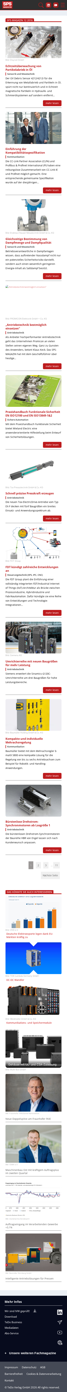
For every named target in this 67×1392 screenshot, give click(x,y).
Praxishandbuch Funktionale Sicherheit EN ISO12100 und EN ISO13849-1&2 (32, 413)
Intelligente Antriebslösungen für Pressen (29, 1278)
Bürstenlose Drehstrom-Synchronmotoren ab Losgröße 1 (27, 823)
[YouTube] (59, 1333)
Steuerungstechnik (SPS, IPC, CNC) (25, 574)
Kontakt (9, 1380)
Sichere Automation (17, 419)
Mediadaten (12, 1327)
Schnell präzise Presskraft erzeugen (29, 493)
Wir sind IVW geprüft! (17, 1311)
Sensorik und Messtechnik (21, 73)
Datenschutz (29, 1367)
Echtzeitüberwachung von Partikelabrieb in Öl (23, 68)
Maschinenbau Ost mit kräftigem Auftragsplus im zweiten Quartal (32, 1171)
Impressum (11, 1367)
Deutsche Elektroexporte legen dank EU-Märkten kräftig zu (29, 935)
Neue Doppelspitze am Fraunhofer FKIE (28, 1118)
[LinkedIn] (59, 1313)
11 (56, 865)
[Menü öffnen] (62, 5)
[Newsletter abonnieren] (59, 1323)
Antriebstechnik (15, 332)
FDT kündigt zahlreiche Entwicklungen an (31, 569)
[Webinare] (59, 1343)
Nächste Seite (50, 875)
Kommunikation (15, 156)
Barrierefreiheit (14, 1374)
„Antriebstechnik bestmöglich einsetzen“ (26, 326)
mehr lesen (52, 103)
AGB (42, 1367)
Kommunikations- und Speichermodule (29, 1022)
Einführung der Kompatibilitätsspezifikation (25, 151)
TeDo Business (13, 1322)
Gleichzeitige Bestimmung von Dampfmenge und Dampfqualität (28, 241)
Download (11, 1316)
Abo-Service (12, 1333)
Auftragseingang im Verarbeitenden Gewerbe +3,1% (31, 1226)
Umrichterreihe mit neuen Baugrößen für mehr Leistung (31, 663)
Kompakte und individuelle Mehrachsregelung (24, 740)
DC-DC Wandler (15, 980)
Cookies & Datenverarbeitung (43, 1374)
